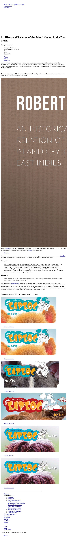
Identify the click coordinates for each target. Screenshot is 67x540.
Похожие (7, 60)
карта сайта (7, 529)
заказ (5, 528)
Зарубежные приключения (15, 502)
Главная (6, 494)
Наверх (6, 535)
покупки (7, 248)
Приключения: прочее (14, 508)
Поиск (6, 522)
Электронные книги (10, 514)
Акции (6, 519)
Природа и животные (14, 509)
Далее (6, 57)
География (11, 498)
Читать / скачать (9, 326)
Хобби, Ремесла (12, 512)
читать (30, 250)
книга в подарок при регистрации (14, 4)
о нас (5, 526)
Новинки (7, 517)
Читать (6, 58)
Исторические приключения (16, 503)
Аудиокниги (8, 516)
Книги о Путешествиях (15, 505)
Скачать (6, 253)
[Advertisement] (24, 22)
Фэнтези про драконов (14, 511)
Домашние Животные (14, 500)
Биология (10, 497)
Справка (6, 520)
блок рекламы (15, 283)
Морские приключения (14, 506)
